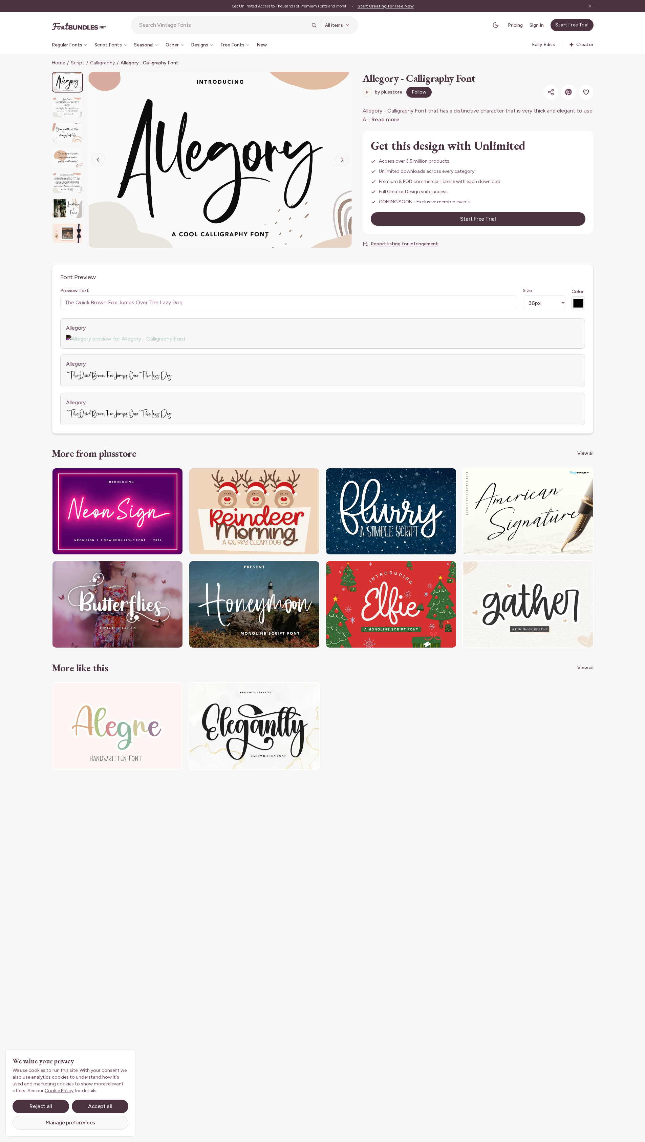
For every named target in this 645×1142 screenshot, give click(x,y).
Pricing (515, 25)
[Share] (550, 92)
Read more (385, 119)
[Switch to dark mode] (495, 25)
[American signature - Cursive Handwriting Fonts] (528, 511)
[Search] (314, 25)
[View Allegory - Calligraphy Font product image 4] (67, 157)
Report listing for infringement (404, 244)
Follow (419, 92)
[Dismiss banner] (590, 6)
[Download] (159, 477)
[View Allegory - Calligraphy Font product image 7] (67, 233)
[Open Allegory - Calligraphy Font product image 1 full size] (220, 160)
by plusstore (384, 92)
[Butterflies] (117, 604)
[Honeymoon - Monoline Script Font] (254, 604)
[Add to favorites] (586, 92)
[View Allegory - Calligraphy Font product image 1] (67, 82)
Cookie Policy (59, 1091)
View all (585, 453)
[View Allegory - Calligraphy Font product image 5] (67, 182)
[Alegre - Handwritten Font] (117, 726)
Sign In (537, 25)
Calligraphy (102, 63)
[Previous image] (98, 159)
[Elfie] (391, 604)
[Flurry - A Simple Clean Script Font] (391, 511)
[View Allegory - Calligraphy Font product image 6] (67, 208)
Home (58, 63)
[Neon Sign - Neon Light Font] (117, 511)
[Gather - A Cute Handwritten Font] (528, 604)
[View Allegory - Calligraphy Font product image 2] (67, 107)
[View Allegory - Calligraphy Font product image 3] (67, 132)
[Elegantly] (254, 726)
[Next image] (342, 159)
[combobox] (223, 25)
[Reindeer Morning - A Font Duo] (254, 511)
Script (77, 63)
